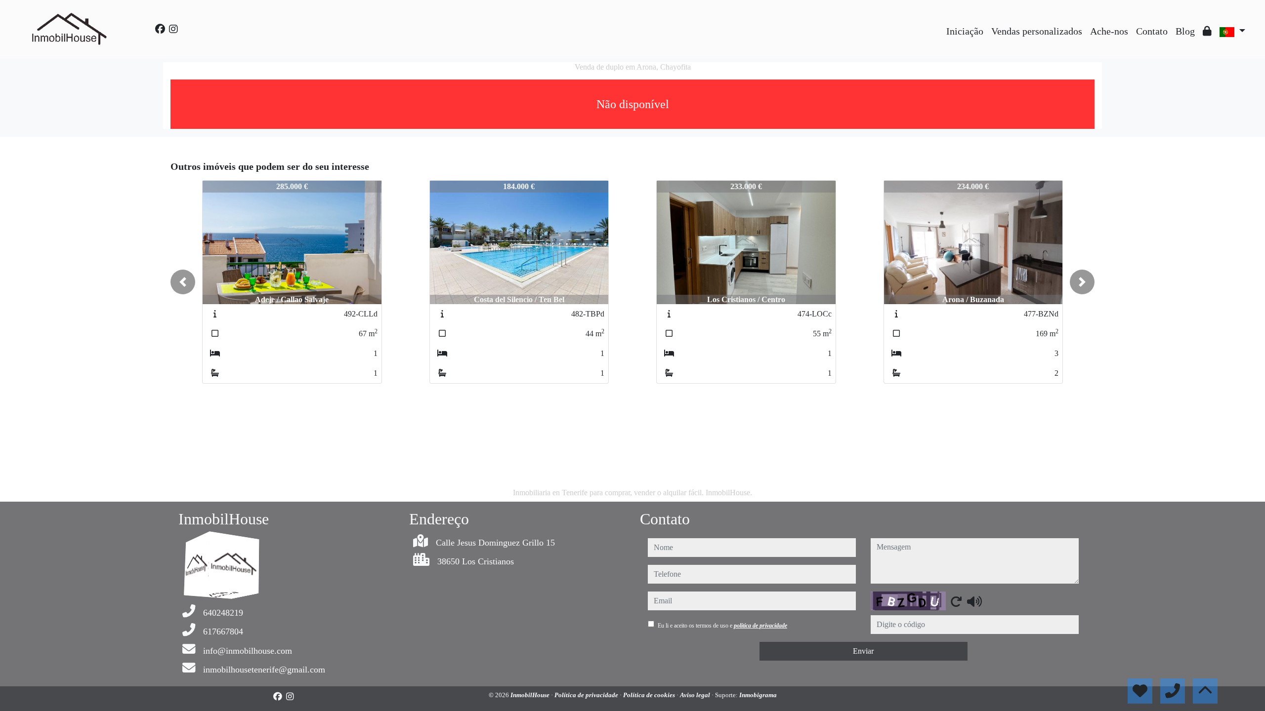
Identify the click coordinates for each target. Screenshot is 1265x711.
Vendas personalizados (1036, 31)
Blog (1185, 31)
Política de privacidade (587, 695)
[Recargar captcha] (956, 601)
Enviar (863, 651)
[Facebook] (160, 29)
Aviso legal (696, 695)
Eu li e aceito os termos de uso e (722, 625)
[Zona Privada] (1207, 31)
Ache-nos (1109, 31)
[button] (182, 282)
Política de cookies (649, 695)
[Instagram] (173, 29)
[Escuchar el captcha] (974, 601)
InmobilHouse (530, 695)
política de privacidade (760, 625)
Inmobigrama (758, 695)
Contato (1152, 31)
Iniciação (964, 31)
